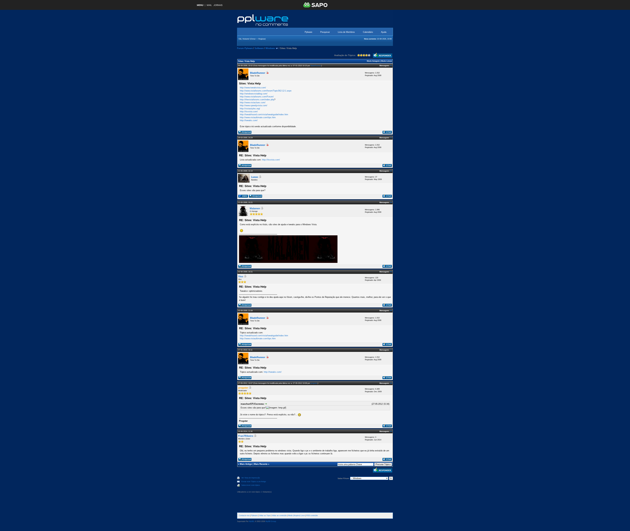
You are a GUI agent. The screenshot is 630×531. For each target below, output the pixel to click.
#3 (391, 171)
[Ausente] (267, 73)
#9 (391, 431)
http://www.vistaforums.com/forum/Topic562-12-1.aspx (266, 90)
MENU (200, 5)
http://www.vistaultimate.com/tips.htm (258, 117)
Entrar (253, 39)
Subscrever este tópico (250, 485)
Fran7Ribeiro (245, 435)
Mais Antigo (246, 464)
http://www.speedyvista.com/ (253, 105)
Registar (261, 39)
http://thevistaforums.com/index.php (257, 99)
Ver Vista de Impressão (250, 478)
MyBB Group (271, 521)
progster (314, 383)
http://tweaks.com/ (249, 120)
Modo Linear (386, 61)
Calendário (368, 32)
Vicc (240, 276)
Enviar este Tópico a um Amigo (253, 481)
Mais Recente (260, 464)
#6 (391, 311)
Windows (270, 48)
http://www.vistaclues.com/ (252, 102)
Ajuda (383, 32)
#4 (391, 202)
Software (259, 48)
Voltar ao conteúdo (279, 515)
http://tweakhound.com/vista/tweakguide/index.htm (264, 114)
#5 (391, 272)
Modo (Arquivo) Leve (296, 515)
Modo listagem (373, 61)
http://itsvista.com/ (249, 111)
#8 (391, 383)
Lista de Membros (346, 32)
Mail (209, 5)
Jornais (217, 5)
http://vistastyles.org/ (250, 108)
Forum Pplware (245, 48)
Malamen (255, 208)
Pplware (308, 32)
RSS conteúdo (312, 515)
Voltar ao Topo (264, 515)
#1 (391, 66)
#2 (391, 138)
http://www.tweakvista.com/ (253, 87)
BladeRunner (316, 66)
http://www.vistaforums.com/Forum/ (257, 96)
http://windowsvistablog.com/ (253, 93)
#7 (391, 350)
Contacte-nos (244, 515)
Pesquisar (325, 32)
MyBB (251, 521)
